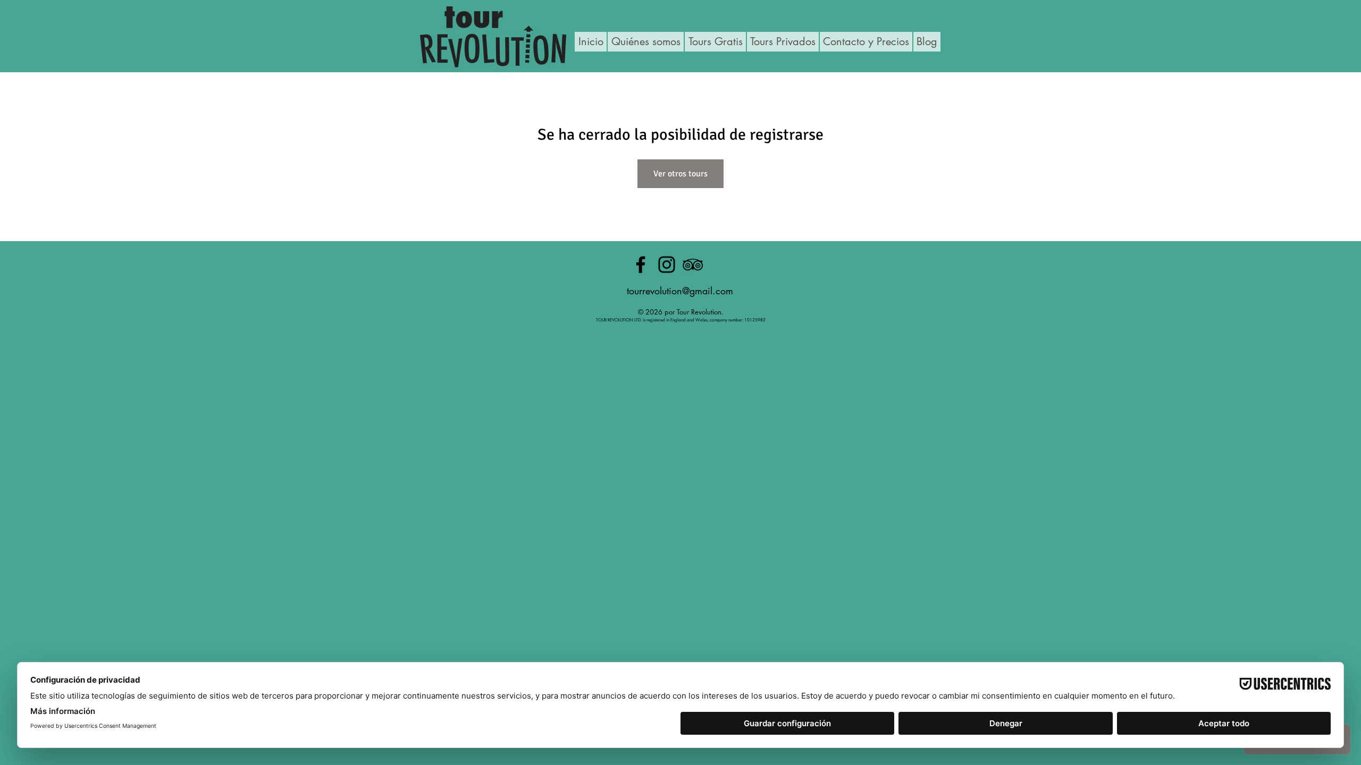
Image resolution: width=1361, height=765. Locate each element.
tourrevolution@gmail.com (680, 290)
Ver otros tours (680, 173)
